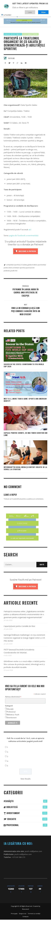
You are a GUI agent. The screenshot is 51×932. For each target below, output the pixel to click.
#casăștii (8, 801)
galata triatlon (32, 265)
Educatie (11, 819)
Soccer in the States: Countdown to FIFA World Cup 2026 (24, 365)
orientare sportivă (19, 268)
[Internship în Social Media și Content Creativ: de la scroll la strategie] (21, 452)
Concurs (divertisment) (12, 34)
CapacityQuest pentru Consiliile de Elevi (19, 626)
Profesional (11, 712)
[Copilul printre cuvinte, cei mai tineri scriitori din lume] (21, 418)
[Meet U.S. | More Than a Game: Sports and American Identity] (21, 384)
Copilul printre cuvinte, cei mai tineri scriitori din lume (25, 434)
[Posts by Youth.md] (5, 58)
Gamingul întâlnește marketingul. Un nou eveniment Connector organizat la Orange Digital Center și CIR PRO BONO (24, 638)
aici (30, 229)
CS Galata (23, 265)
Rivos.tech (25, 909)
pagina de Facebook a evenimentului (23, 235)
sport (28, 268)
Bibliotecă (12, 807)
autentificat (17, 499)
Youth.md (11, 58)
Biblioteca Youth (13, 715)
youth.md (14, 271)
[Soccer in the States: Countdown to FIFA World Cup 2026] (21, 349)
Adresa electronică (13, 697)
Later (30, 12)
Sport (36, 34)
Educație (10, 709)
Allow (43, 12)
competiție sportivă (13, 265)
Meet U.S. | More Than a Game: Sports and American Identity (25, 399)
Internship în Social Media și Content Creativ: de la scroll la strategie (25, 468)
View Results (26, 779)
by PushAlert (7, 15)
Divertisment (27, 34)
